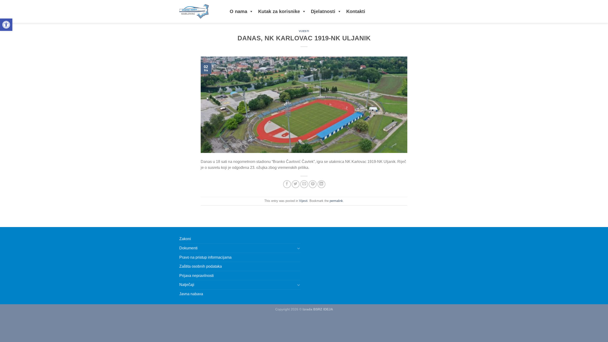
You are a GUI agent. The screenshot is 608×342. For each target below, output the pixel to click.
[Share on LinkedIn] (321, 184)
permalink (336, 201)
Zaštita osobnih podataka (200, 266)
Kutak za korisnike (279, 11)
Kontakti (355, 11)
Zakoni (185, 239)
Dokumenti (188, 248)
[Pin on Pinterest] (313, 184)
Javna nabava (191, 294)
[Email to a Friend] (304, 184)
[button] (6, 25)
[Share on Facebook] (287, 184)
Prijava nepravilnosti (196, 276)
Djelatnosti (323, 11)
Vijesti (304, 31)
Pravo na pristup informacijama (205, 257)
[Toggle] (298, 248)
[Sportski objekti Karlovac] (199, 11)
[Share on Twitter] (295, 184)
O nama (238, 11)
